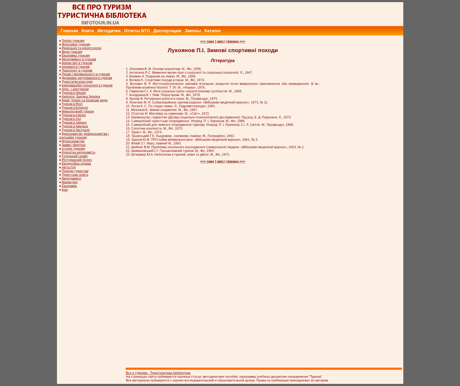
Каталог (212, 30)
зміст (221, 41)
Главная (69, 30)
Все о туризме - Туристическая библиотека (158, 373)
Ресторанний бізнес (77, 160)
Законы (193, 30)
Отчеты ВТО (137, 30)
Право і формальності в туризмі (86, 74)
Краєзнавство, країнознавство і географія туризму (84, 135)
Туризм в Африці (74, 122)
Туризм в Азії (71, 119)
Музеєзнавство (73, 141)
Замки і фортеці (74, 145)
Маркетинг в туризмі (77, 63)
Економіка (69, 186)
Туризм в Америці (75, 126)
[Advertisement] (306, 14)
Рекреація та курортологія (81, 48)
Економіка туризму (76, 55)
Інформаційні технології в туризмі (87, 85)
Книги (87, 30)
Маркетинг (70, 182)
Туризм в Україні (74, 93)
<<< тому (207, 41)
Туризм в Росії (72, 104)
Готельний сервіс (75, 156)
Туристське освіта (75, 175)
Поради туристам (75, 171)
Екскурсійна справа (76, 163)
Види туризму (72, 52)
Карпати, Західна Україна (81, 96)
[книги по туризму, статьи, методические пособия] (102, 25)
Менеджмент (71, 178)
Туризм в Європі (74, 115)
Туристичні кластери (77, 82)
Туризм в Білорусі (75, 108)
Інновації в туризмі (76, 67)
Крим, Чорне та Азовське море (85, 100)
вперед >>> (236, 41)
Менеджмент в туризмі (79, 59)
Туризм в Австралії (76, 130)
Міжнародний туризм (78, 111)
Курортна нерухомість (78, 152)
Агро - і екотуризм (75, 89)
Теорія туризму (73, 41)
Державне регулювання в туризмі (87, 78)
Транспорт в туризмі (77, 70)
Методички (109, 30)
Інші (65, 190)
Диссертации (167, 30)
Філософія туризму (76, 44)
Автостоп (69, 167)
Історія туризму (73, 149)
